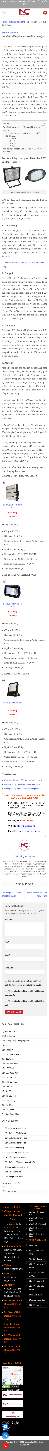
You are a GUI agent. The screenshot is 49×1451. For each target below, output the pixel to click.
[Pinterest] (19, 884)
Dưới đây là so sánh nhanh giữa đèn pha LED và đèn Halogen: (24, 134)
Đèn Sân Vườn (8, 1059)
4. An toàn (12, 146)
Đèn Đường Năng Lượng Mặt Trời (15, 1041)
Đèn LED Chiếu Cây (10, 1073)
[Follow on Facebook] (4, 1423)
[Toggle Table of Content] (42, 124)
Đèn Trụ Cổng (7, 1105)
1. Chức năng (13, 138)
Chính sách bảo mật (37, 1224)
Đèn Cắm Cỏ (7, 1087)
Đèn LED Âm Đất (9, 1077)
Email (7, 955)
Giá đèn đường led (37, 1259)
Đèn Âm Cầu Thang (9, 1096)
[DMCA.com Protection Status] (11, 1386)
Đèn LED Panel (8, 1110)
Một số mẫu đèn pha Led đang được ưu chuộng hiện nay (22, 150)
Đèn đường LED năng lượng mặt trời (20, 1162)
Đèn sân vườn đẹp (37, 1300)
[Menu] (4, 13)
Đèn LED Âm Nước (9, 1082)
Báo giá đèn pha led (13, 1172)
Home (4, 22)
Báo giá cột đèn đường (14, 1148)
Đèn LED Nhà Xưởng (10, 1054)
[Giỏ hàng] (45, 13)
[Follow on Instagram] (8, 1423)
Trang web (9, 968)
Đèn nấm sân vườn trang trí (16, 1157)
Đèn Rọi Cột (7, 1091)
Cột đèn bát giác (36, 1305)
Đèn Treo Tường (8, 1100)
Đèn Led (33, 1245)
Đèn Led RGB (35, 1295)
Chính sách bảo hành (36, 1219)
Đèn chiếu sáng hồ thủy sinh (16, 1152)
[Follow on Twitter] (13, 1423)
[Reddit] (29, 884)
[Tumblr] (33, 884)
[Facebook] (16, 884)
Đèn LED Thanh (8, 1068)
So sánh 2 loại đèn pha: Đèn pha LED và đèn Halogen (21, 128)
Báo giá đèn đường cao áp (16, 1128)
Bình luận (9, 919)
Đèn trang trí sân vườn (14, 1177)
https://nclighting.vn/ (13, 1268)
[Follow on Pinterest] (17, 1423)
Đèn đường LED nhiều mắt (15, 1133)
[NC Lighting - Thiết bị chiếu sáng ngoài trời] (24, 12)
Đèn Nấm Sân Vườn (10, 1064)
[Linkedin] (26, 884)
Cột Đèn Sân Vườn (9, 1031)
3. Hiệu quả (12, 143)
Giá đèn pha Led (36, 1281)
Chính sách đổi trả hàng (37, 1235)
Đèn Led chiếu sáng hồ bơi (16, 1138)
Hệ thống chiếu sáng (16, 22)
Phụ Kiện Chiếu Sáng (10, 1114)
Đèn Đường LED (8, 1045)
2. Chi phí (12, 141)
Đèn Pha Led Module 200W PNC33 (12, 506)
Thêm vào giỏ (12, 516)
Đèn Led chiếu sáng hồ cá (15, 1143)
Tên (7, 942)
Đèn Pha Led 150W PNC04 (12, 703)
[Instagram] (23, 884)
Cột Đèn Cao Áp (8, 1036)
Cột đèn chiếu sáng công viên (17, 1167)
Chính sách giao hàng (36, 1229)
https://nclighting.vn (26, 826)
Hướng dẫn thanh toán (36, 1213)
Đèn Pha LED (7, 1050)
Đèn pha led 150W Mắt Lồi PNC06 (12, 605)
